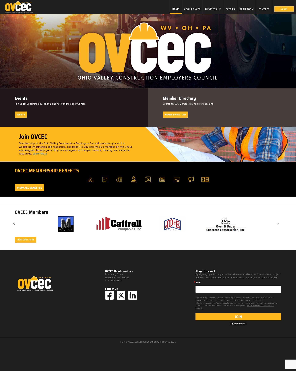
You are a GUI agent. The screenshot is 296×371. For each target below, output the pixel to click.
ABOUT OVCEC (192, 9)
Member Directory (175, 115)
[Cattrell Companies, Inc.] (65, 224)
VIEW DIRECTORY (25, 240)
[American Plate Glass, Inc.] (226, 222)
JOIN (238, 317)
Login (284, 9)
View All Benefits (29, 187)
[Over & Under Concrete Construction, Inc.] (172, 224)
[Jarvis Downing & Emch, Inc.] (119, 224)
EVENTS (230, 9)
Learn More (40, 153)
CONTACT (264, 9)
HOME (175, 9)
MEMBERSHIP (213, 9)
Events (21, 115)
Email (198, 282)
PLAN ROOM (247, 9)
